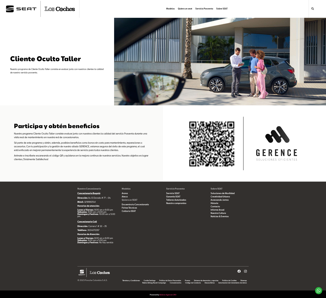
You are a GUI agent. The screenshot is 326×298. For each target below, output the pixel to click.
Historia (214, 203)
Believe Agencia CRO (168, 295)
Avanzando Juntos (220, 200)
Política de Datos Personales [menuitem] (170, 280)
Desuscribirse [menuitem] (210, 283)
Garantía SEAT (173, 197)
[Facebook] (239, 271)
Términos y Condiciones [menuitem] (131, 280)
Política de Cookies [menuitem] (229, 280)
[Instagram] (245, 271)
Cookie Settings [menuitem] (149, 280)
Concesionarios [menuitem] (175, 283)
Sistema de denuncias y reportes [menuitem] (206, 280)
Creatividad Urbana (220, 197)
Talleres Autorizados (176, 200)
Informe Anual (217, 210)
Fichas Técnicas (129, 208)
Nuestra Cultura (218, 213)
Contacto (215, 207)
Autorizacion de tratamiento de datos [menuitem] (232, 283)
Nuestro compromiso (176, 203)
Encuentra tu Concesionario (135, 205)
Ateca (125, 197)
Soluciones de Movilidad (223, 194)
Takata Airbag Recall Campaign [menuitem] (154, 283)
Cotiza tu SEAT (129, 211)
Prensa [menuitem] (187, 280)
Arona (125, 194)
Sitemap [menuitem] (243, 280)
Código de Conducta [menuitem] (193, 283)
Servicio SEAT (173, 194)
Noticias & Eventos (220, 217)
